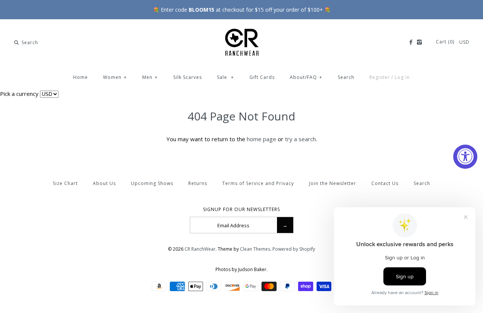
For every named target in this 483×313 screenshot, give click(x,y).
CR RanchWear (200, 249)
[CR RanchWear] (241, 31)
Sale (225, 77)
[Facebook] (410, 42)
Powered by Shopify (293, 249)
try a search (300, 139)
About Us (104, 183)
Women (115, 77)
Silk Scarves (187, 77)
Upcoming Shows (152, 183)
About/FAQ (306, 77)
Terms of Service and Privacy (258, 183)
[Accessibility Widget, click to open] (465, 157)
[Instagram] (419, 42)
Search (346, 77)
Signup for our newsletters (241, 210)
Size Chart (65, 183)
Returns (197, 183)
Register (379, 77)
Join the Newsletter (332, 183)
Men (150, 77)
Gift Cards (262, 77)
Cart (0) (446, 42)
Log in (402, 77)
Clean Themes (255, 249)
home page (261, 139)
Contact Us (384, 183)
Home (80, 77)
